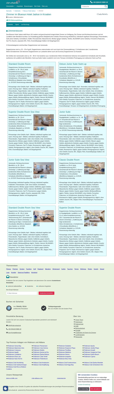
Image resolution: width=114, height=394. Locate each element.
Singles (22, 269)
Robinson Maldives (65, 352)
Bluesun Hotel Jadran (29, 11)
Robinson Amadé (89, 350)
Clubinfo (10, 24)
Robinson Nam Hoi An (15, 358)
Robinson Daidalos (65, 346)
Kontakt (77, 330)
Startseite (9, 11)
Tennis (76, 269)
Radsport (40, 269)
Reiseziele (78, 337)
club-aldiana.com (37, 378)
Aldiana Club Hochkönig (15, 362)
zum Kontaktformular (14, 332)
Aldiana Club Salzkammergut (17, 365)
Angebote (20, 6)
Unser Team (79, 320)
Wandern (48, 269)
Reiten (90, 269)
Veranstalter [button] (10, 6)
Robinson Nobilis (38, 350)
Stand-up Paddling (24, 272)
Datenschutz (79, 324)
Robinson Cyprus (89, 356)
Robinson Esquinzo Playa (67, 348)
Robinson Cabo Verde (40, 356)
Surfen (63, 269)
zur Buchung (25, 24)
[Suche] (106, 6)
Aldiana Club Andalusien (41, 362)
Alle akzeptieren (96, 389)
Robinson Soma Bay (14, 346)
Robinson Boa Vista (65, 358)
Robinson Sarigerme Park (92, 352)
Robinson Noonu (64, 354)
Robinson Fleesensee (40, 346)
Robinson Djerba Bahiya (41, 354)
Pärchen (15, 269)
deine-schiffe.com (11, 378)
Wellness (83, 269)
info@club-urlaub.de (14, 325)
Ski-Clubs (37, 6)
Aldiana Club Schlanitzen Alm (93, 365)
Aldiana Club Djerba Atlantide (93, 362)
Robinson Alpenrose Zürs (16, 348)
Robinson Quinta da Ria (41, 352)
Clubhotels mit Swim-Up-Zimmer (85, 332)
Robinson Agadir (13, 352)
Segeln (96, 269)
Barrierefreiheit (80, 328)
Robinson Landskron (14, 354)
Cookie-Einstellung (84, 384)
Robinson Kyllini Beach (91, 354)
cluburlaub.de (61, 378)
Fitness (8, 269)
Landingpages (80, 335)
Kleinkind (34, 272)
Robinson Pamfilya (65, 350)
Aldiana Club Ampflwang (41, 365)
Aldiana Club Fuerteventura (67, 362)
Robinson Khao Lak (14, 356)
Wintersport (56, 269)
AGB (76, 326)
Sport (17, 24)
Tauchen (70, 269)
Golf (34, 269)
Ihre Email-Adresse (12, 290)
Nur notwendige (84, 389)
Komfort (13, 272)
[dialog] (94, 382)
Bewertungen (28, 6)
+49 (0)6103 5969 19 (100, 2)
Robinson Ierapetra (65, 356)
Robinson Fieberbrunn (40, 358)
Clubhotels (17, 11)
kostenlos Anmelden (46, 293)
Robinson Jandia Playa (91, 348)
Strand (102, 269)
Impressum (78, 322)
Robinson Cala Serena (40, 348)
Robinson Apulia (89, 346)
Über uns (45, 6)
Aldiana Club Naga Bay (66, 365)
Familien (29, 269)
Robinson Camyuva (14, 350)
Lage (7, 272)
